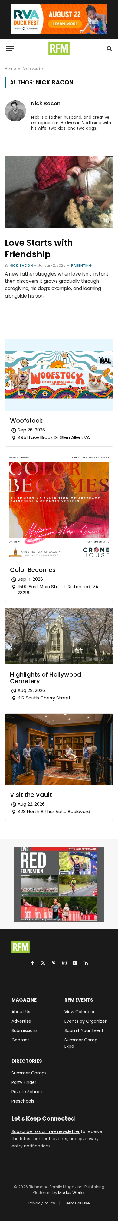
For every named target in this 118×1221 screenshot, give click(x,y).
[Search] (109, 48)
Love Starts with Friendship (39, 248)
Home (10, 68)
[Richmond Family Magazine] (59, 48)
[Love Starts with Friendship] (59, 192)
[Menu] (10, 48)
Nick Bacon (46, 103)
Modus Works (71, 1192)
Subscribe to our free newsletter (45, 1131)
